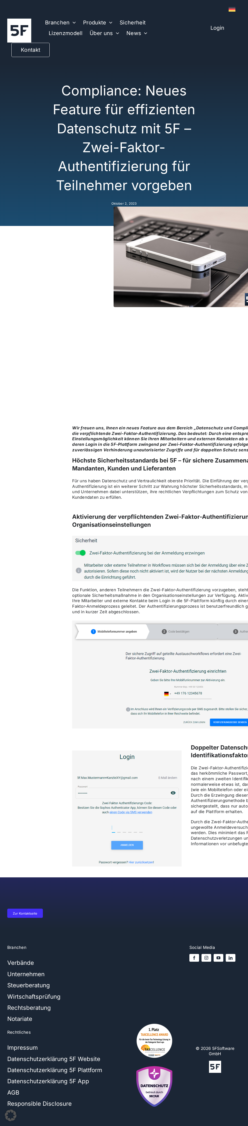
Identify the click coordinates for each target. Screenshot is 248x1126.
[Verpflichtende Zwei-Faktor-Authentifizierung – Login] (127, 752)
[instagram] (206, 958)
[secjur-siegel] (154, 1064)
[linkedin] (230, 958)
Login (217, 28)
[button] (10, 1115)
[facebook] (194, 958)
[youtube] (218, 958)
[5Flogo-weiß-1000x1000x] (19, 20)
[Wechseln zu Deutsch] (232, 9)
